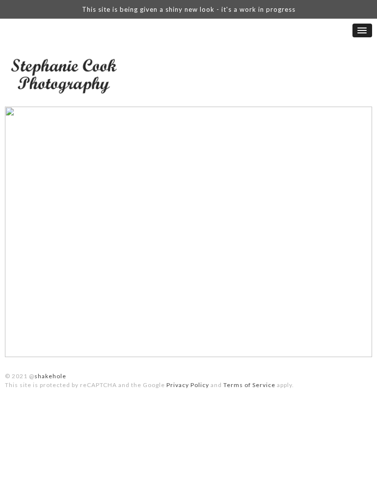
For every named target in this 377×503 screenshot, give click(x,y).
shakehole (50, 376)
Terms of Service (249, 385)
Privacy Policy (187, 385)
